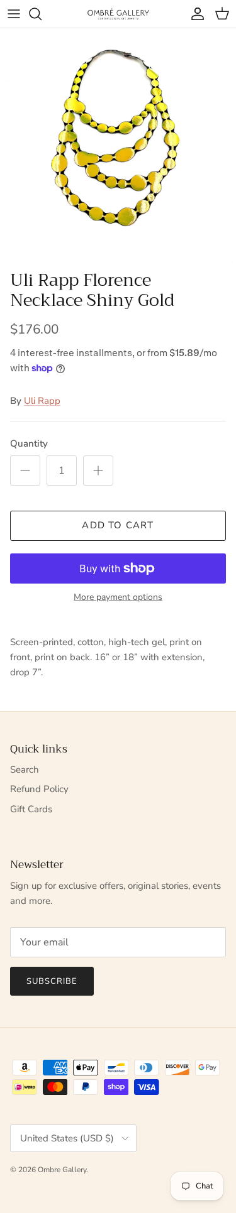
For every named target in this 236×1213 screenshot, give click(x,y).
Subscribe (51, 981)
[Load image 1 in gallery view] (118, 146)
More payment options (118, 597)
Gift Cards (31, 809)
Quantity (29, 443)
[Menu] (14, 14)
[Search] (41, 14)
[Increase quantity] (98, 470)
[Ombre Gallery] (118, 13)
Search (24, 769)
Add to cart (118, 525)
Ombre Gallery (62, 1170)
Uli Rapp (42, 400)
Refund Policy (39, 789)
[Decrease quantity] (25, 470)
